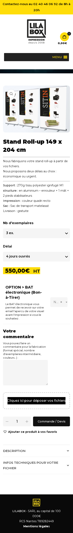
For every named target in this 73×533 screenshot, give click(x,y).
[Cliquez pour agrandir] (11, 94)
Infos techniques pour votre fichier (30, 465)
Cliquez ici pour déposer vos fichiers (36, 401)
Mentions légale (35, 526)
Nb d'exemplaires (18, 223)
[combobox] (59, 302)
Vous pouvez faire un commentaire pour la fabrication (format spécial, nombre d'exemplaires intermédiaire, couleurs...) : (24, 350)
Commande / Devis (51, 421)
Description (14, 451)
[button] (30, 431)
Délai (7, 246)
